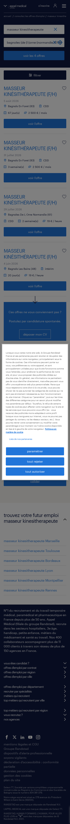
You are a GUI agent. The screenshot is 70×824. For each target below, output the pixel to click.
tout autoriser (35, 471)
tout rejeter (35, 461)
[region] (35, 412)
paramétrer (35, 451)
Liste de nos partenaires (20, 439)
